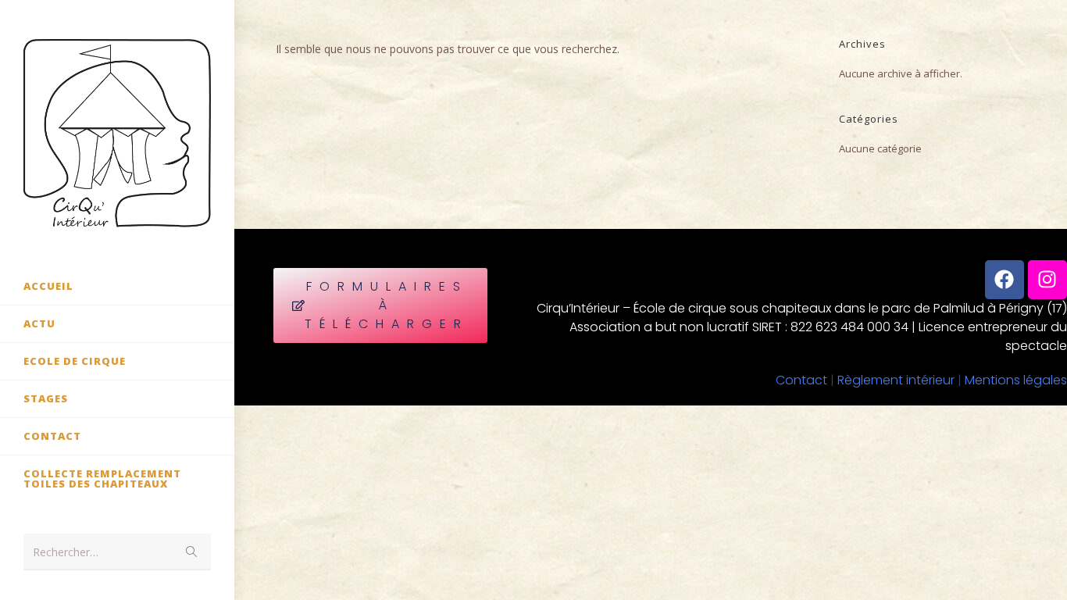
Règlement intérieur (896, 380)
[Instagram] (1047, 279)
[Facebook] (1004, 279)
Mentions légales (1016, 380)
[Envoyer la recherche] (191, 552)
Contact (801, 380)
